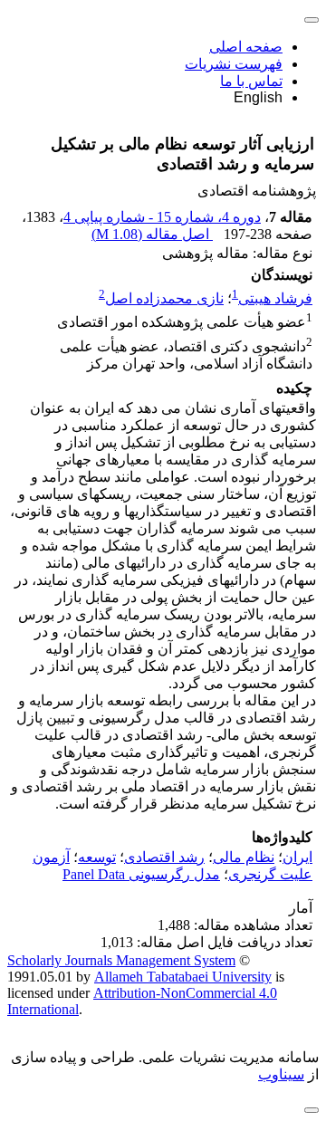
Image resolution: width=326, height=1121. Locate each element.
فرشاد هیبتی (275, 298)
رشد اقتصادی (164, 857)
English (258, 97)
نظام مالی (243, 857)
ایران (297, 857)
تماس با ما (251, 81)
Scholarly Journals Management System (121, 960)
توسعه (97, 857)
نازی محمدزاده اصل (164, 298)
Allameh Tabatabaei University (183, 976)
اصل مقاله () (152, 234)
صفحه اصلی (246, 46)
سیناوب (281, 1074)
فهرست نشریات (234, 64)
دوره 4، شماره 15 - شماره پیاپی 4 (162, 217)
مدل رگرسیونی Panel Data (141, 874)
